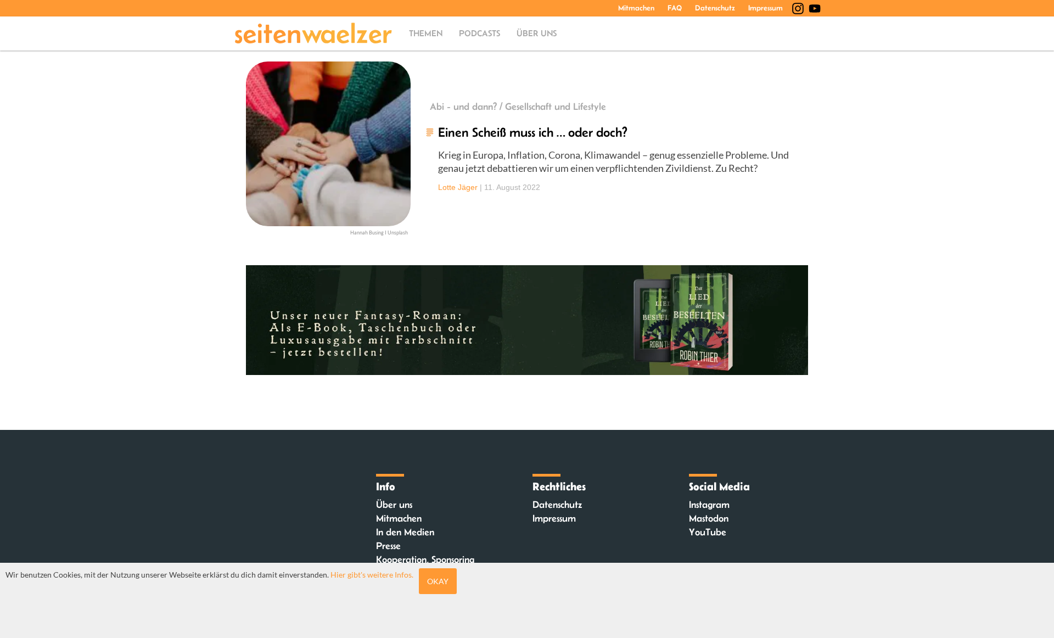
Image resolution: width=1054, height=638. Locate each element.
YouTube (707, 532)
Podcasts (479, 33)
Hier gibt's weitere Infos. (371, 574)
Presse (388, 545)
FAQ (675, 7)
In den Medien (405, 532)
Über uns (537, 33)
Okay (437, 581)
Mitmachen (636, 7)
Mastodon (708, 518)
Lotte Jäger (458, 187)
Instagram (709, 504)
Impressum (765, 7)
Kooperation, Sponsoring (425, 559)
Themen (425, 33)
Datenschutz (715, 7)
